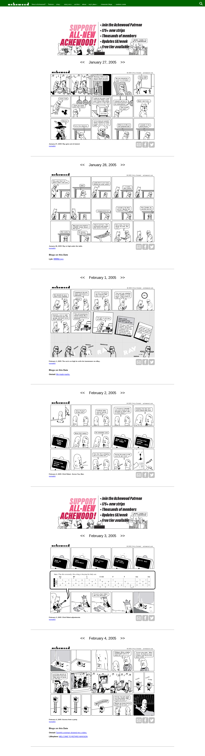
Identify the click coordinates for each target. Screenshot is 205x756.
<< (82, 62)
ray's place (92, 4)
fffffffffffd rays (58, 259)
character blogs (106, 4)
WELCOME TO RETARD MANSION (73, 737)
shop (58, 4)
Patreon (51, 4)
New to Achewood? (39, 4)
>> (123, 62)
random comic (121, 4)
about (84, 4)
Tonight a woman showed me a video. (71, 733)
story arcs (68, 4)
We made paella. (63, 374)
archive (77, 4)
